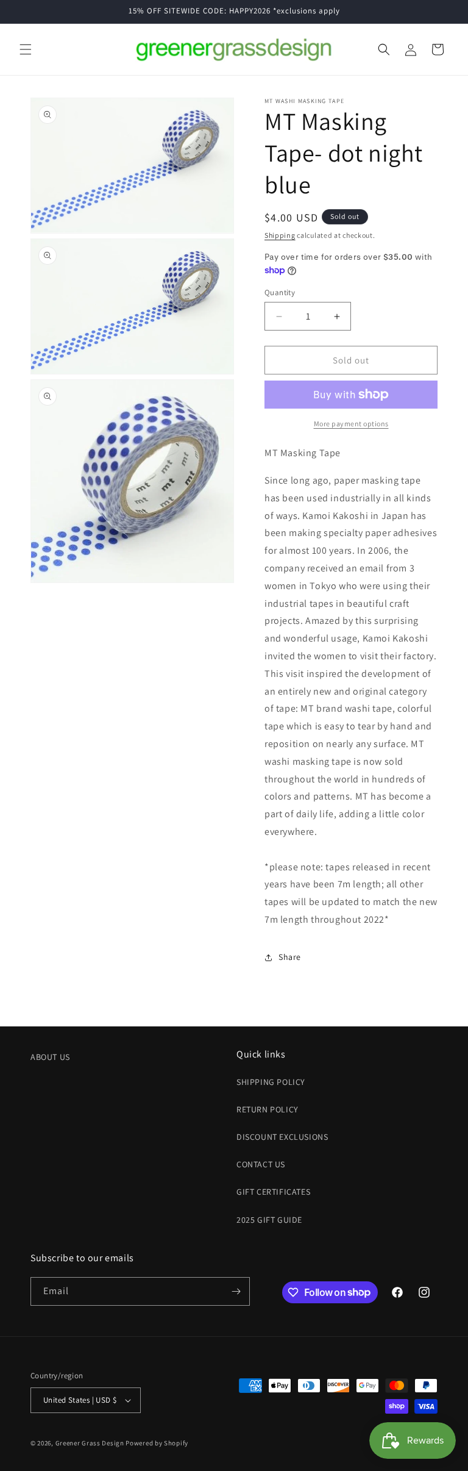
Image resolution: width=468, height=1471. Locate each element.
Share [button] (289, 956)
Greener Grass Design (89, 1443)
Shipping (280, 235)
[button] (25, 49)
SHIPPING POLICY (270, 1081)
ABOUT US (50, 1056)
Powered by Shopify (157, 1443)
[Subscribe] (235, 1291)
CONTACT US (260, 1164)
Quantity (279, 292)
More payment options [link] (351, 423)
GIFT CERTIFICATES (273, 1191)
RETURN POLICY (267, 1109)
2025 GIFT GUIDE (269, 1219)
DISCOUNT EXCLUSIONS (282, 1136)
